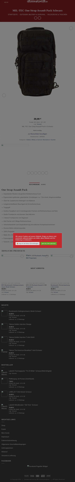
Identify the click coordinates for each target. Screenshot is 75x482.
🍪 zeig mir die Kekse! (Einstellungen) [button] (27, 243)
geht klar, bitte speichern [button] (49, 243)
